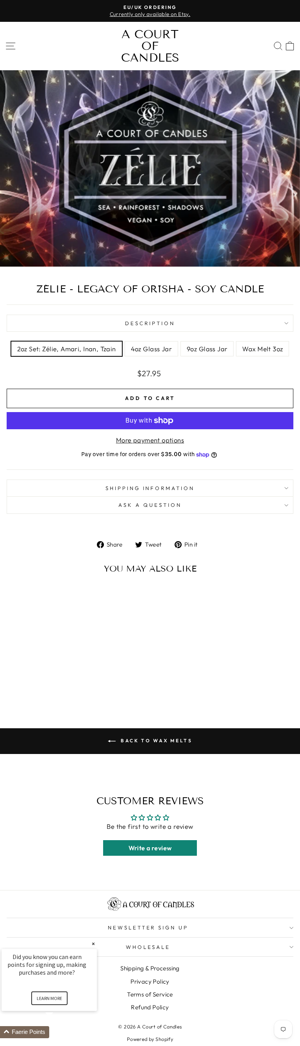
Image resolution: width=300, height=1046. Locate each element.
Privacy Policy (150, 981)
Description (150, 323)
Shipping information (150, 488)
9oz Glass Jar (207, 349)
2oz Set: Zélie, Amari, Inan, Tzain (66, 349)
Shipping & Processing (150, 968)
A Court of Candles (150, 46)
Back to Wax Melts (156, 740)
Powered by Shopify (150, 1039)
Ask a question (150, 505)
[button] (58, 1032)
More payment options (150, 440)
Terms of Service (150, 994)
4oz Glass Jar (151, 349)
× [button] (93, 943)
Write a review (150, 848)
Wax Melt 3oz (262, 349)
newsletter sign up (148, 927)
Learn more (49, 998)
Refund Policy (150, 1007)
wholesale (148, 947)
